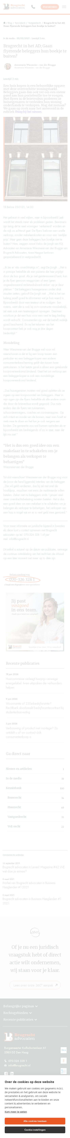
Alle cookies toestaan (35, 1121)
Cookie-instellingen (35, 1130)
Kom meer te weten (16, 1111)
